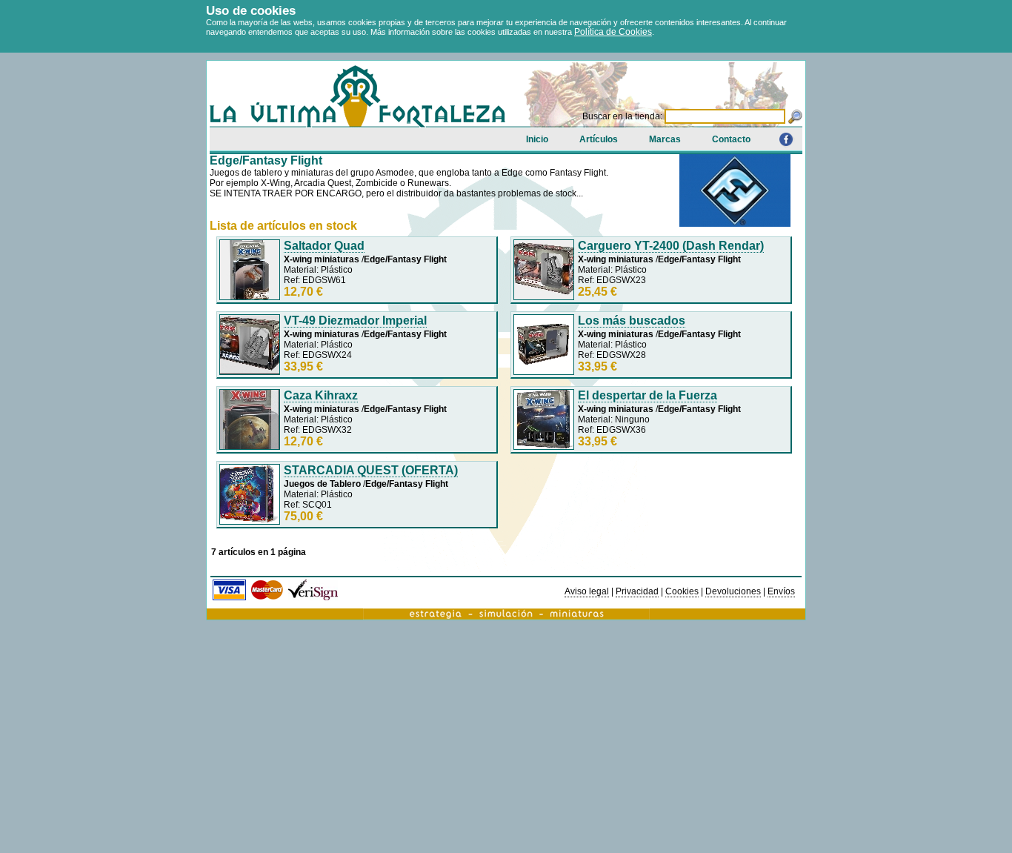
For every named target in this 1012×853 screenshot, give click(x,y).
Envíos (781, 591)
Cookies (682, 591)
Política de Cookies (613, 32)
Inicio (537, 139)
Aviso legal (587, 591)
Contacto (731, 139)
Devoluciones (733, 591)
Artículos (598, 139)
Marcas (665, 139)
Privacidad (637, 591)
